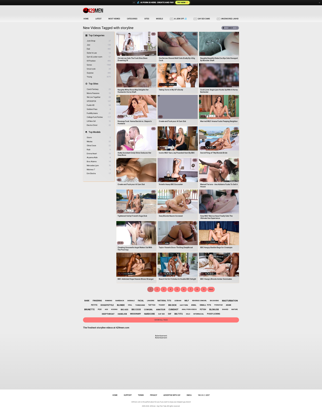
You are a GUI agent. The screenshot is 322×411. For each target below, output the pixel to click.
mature (234, 309)
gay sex (161, 314)
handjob (122, 314)
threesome (140, 305)
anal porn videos (189, 309)
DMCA (189, 395)
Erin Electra (99, 173)
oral (130, 305)
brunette (89, 309)
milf (187, 301)
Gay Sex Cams (202, 19)
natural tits (164, 301)
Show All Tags (161, 320)
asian (228, 305)
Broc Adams (99, 162)
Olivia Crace (99, 146)
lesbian (177, 301)
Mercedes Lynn (99, 166)
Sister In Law (99, 53)
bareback (119, 301)
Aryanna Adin (99, 157)
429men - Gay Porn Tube (158, 406)
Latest (98, 19)
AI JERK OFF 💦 (179, 19)
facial (141, 301)
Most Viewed (114, 19)
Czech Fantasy (99, 89)
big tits (178, 314)
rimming (108, 301)
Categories (132, 19)
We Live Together (99, 97)
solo (188, 314)
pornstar (218, 305)
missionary (135, 314)
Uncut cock (99, 69)
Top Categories (96, 35)
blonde (121, 305)
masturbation (230, 301)
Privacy (153, 395)
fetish (203, 309)
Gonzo (99, 65)
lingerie (150, 301)
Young (99, 77)
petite (94, 305)
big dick (172, 305)
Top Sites (93, 83)
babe (86, 301)
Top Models (94, 132)
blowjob (214, 309)
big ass (124, 309)
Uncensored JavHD (228, 19)
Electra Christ (99, 125)
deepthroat (108, 314)
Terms (141, 395)
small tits (205, 305)
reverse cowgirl (199, 301)
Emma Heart (99, 154)
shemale (131, 301)
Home (86, 19)
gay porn (184, 305)
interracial (198, 314)
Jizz (99, 45)
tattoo (151, 305)
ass (106, 309)
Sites (146, 19)
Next (211, 289)
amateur (160, 309)
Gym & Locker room (99, 57)
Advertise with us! (171, 395)
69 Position (99, 61)
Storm (99, 137)
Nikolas (99, 142)
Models (159, 19)
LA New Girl (99, 121)
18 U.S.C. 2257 (204, 395)
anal (193, 305)
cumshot (173, 309)
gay (169, 314)
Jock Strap (99, 41)
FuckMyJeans (99, 113)
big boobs (214, 301)
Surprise (99, 73)
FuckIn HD (99, 105)
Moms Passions (99, 93)
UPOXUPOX (99, 101)
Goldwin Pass (99, 109)
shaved (225, 309)
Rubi (99, 150)
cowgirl (148, 309)
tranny (162, 305)
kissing (114, 309)
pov (100, 309)
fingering (97, 301)
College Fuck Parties (99, 117)
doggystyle (107, 305)
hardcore (149, 314)
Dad (99, 49)
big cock (136, 309)
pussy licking (213, 314)
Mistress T (99, 170)
